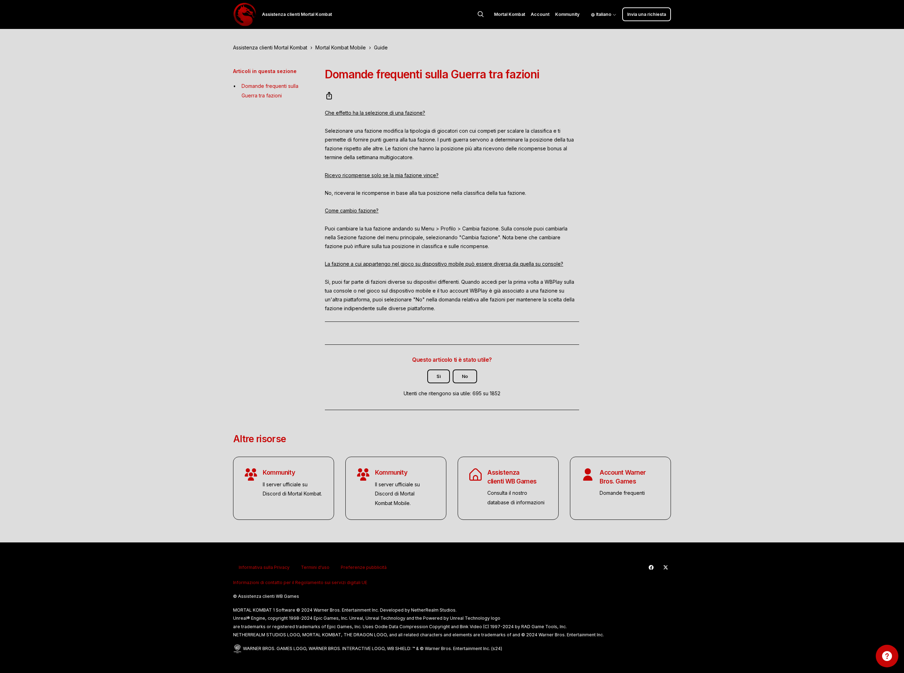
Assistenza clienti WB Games (512, 477)
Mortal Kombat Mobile (340, 47)
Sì (438, 376)
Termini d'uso (315, 567)
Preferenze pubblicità (364, 567)
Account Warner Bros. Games (623, 477)
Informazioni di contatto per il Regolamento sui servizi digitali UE (300, 582)
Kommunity (567, 14)
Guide (381, 47)
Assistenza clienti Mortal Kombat (270, 47)
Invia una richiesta (646, 14)
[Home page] (244, 14)
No (465, 376)
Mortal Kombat (509, 14)
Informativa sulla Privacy (264, 567)
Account (540, 14)
